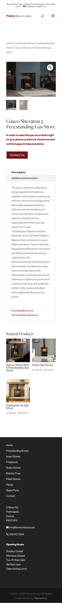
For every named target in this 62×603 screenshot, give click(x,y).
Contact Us (17, 155)
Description (18, 172)
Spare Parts (12, 490)
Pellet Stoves (13, 479)
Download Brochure (22, 310)
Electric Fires (13, 473)
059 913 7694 (15, 534)
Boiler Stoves (13, 467)
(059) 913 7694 (16, 4)
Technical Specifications (25, 315)
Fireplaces (12, 462)
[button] (50, 67)
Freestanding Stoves (24, 43)
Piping (9, 484)
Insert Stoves (13, 456)
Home (9, 43)
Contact (10, 496)
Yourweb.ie (40, 598)
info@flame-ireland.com (20, 527)
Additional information (25, 178)
